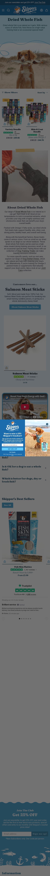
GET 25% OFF (12, 449)
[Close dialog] (47, 424)
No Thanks (13, 452)
